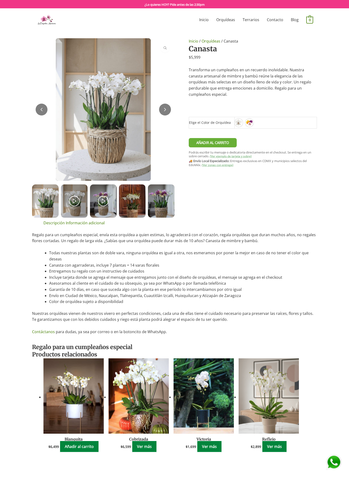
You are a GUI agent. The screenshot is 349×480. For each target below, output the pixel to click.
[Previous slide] (41, 109)
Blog (295, 19)
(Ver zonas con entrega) (217, 165)
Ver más (144, 446)
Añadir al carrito (212, 142)
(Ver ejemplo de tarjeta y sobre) (231, 156)
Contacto (275, 19)
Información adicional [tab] (85, 223)
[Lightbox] (165, 48)
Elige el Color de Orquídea (210, 122)
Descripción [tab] (54, 223)
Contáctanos (43, 331)
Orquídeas (225, 19)
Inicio (204, 19)
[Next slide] (165, 109)
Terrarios (251, 19)
